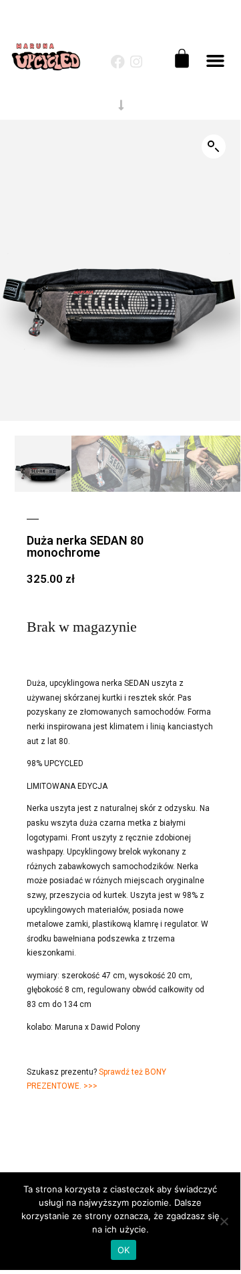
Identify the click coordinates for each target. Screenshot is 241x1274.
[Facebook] (117, 62)
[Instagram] (136, 62)
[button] (215, 61)
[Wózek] (182, 58)
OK (123, 1250)
